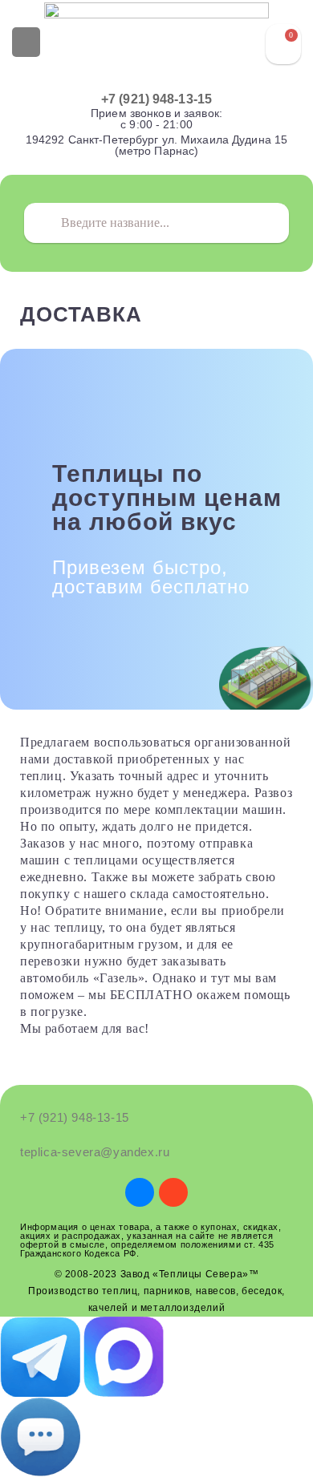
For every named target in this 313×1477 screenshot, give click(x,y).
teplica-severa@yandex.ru (94, 1152)
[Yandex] (173, 1192)
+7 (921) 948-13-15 (156, 99)
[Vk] (139, 1192)
